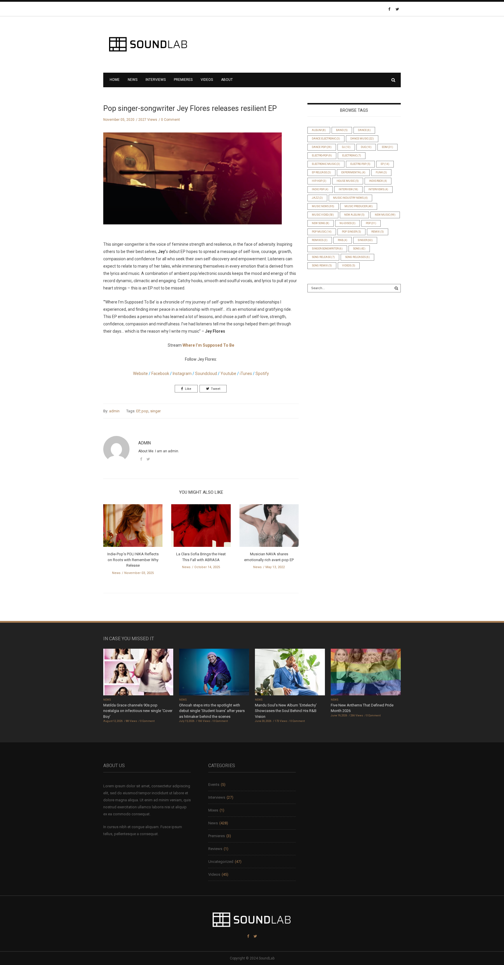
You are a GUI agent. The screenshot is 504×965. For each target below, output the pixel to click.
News (132, 80)
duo (366, 147)
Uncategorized (220, 861)
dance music (362, 138)
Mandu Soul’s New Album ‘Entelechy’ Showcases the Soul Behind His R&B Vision (286, 711)
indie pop (320, 189)
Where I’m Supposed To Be (208, 345)
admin (114, 411)
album (319, 130)
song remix (322, 265)
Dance (364, 130)
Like (188, 389)
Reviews (215, 849)
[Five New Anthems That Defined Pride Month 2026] (366, 672)
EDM (387, 147)
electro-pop (322, 155)
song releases (357, 257)
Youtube (228, 373)
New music (385, 214)
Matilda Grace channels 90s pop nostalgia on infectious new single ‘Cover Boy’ (137, 711)
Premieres (183, 80)
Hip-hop (319, 180)
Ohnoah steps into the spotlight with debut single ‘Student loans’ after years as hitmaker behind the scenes (212, 711)
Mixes (213, 810)
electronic (351, 155)
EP (138, 411)
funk (381, 172)
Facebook (160, 373)
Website (140, 373)
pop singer (351, 231)
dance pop (322, 147)
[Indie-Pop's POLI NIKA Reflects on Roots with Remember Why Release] (132, 527)
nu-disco (348, 223)
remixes (320, 240)
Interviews (156, 80)
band (342, 130)
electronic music (326, 164)
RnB (342, 240)
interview (348, 189)
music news (323, 206)
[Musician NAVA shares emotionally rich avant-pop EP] (269, 527)
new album (354, 214)
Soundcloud (206, 373)
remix (377, 231)
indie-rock (378, 180)
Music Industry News (350, 197)
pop (144, 411)
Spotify (262, 373)
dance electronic (326, 138)
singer (155, 411)
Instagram (182, 373)
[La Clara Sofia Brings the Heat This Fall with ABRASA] (200, 527)
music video (323, 214)
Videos (207, 80)
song (359, 248)
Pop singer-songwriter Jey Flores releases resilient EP (190, 108)
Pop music (322, 231)
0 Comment (170, 120)
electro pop (360, 164)
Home (115, 80)
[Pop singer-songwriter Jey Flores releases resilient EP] (192, 183)
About (227, 80)
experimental (353, 172)
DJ (346, 147)
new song (320, 223)
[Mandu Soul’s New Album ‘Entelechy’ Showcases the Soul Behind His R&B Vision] (290, 672)
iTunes (246, 373)
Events (213, 784)
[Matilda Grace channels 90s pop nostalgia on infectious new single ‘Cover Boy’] (138, 672)
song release (323, 257)
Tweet (215, 389)
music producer (358, 206)
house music (348, 180)
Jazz (317, 197)
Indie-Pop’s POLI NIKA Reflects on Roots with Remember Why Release (133, 560)
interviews (378, 189)
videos (348, 265)
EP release (321, 172)
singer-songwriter (327, 248)
